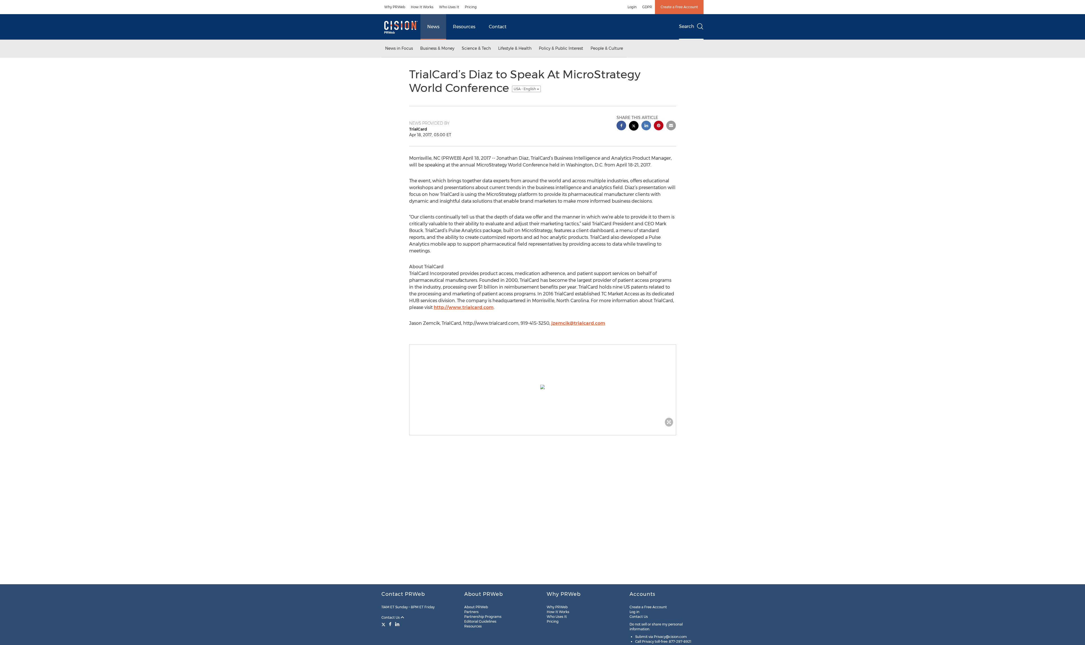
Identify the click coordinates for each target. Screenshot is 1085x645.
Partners (471, 612)
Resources (464, 26)
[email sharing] (671, 126)
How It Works (422, 7)
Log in (634, 612)
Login (632, 7)
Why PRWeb (394, 7)
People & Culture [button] (607, 48)
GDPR (647, 7)
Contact (497, 26)
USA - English (525, 89)
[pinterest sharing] (658, 126)
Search (686, 26)
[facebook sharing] (621, 126)
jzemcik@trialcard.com (578, 323)
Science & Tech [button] (476, 48)
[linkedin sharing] (646, 126)
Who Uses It (449, 7)
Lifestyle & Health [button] (514, 48)
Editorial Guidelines (480, 621)
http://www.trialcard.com (464, 307)
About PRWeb (476, 607)
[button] (542, 387)
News (433, 26)
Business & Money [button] (437, 48)
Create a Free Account (679, 7)
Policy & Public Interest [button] (561, 48)
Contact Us (391, 617)
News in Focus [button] (399, 48)
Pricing (471, 7)
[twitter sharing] (634, 126)
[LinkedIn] (397, 624)
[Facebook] (390, 624)
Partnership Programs (483, 616)
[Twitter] (384, 624)
